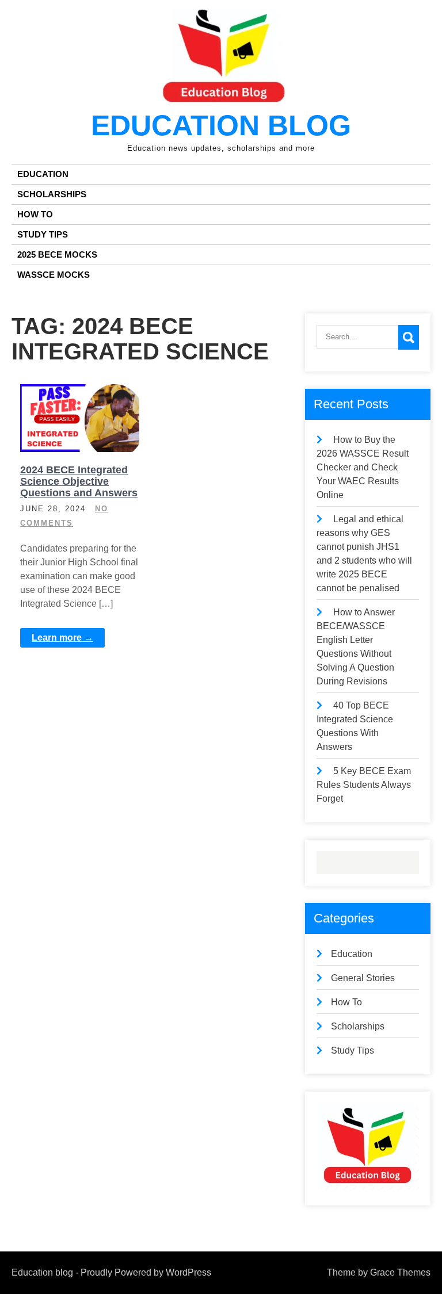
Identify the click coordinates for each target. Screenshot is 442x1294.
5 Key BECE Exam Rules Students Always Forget (364, 784)
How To (35, 214)
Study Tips (42, 234)
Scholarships (51, 194)
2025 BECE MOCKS (57, 254)
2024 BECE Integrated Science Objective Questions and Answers (79, 481)
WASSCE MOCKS (53, 275)
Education (42, 174)
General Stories (363, 978)
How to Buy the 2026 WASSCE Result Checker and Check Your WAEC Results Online (363, 467)
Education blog (221, 125)
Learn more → (62, 637)
